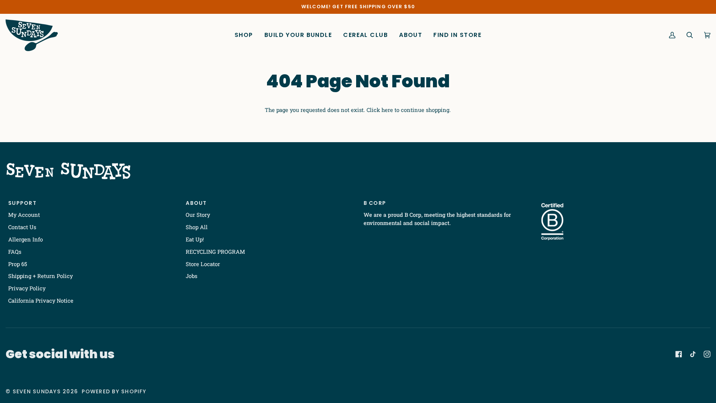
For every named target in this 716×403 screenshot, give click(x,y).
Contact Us (22, 227)
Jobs (191, 275)
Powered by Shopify (114, 391)
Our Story (198, 214)
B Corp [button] (375, 203)
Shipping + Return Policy (40, 275)
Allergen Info (25, 239)
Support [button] (22, 203)
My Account (24, 214)
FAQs (14, 251)
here (387, 109)
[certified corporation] (552, 221)
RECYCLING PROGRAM (215, 251)
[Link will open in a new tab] (678, 354)
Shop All (197, 227)
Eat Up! (195, 239)
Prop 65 (17, 264)
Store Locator (203, 264)
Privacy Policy (26, 288)
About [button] (196, 203)
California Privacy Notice (40, 300)
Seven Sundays (37, 391)
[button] (244, 35)
